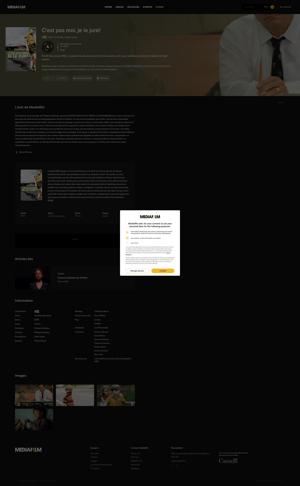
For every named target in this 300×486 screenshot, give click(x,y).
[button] (150, 243)
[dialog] (150, 243)
